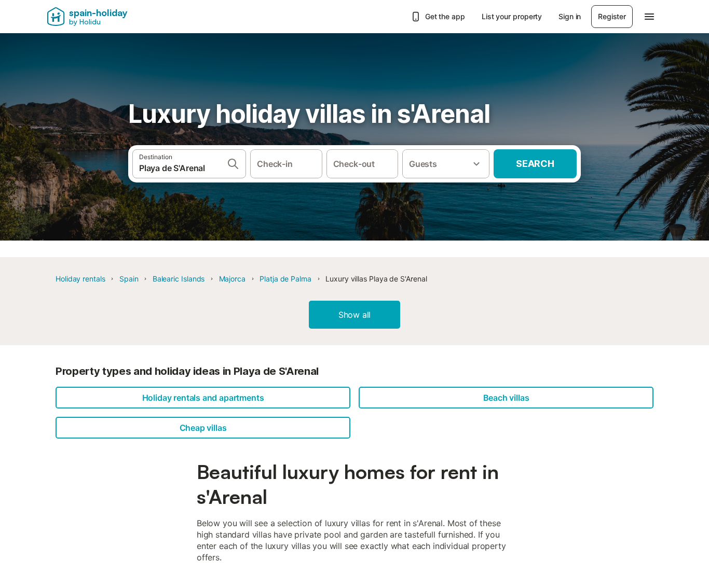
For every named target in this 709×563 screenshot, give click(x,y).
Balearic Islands (179, 278)
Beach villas (506, 397)
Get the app (445, 16)
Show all (354, 314)
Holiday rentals (80, 278)
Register (612, 16)
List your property (512, 16)
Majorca (232, 278)
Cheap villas (203, 428)
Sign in (569, 16)
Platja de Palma (285, 278)
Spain (129, 278)
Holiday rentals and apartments (203, 397)
